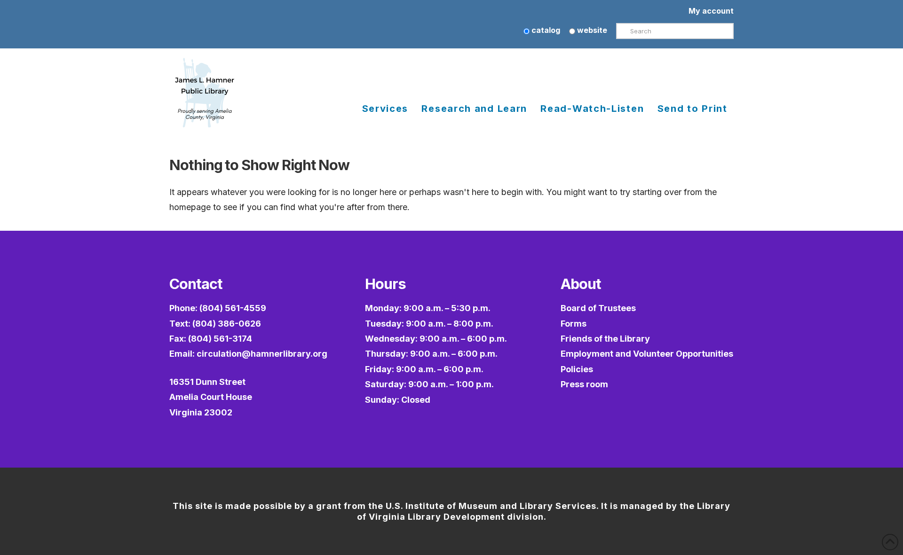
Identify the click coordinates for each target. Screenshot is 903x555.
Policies (577, 369)
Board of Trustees (598, 308)
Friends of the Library (605, 339)
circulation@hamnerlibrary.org (262, 354)
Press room (584, 384)
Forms (573, 323)
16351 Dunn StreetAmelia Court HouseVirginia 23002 (210, 397)
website (591, 30)
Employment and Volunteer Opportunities (647, 354)
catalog (545, 30)
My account (711, 11)
